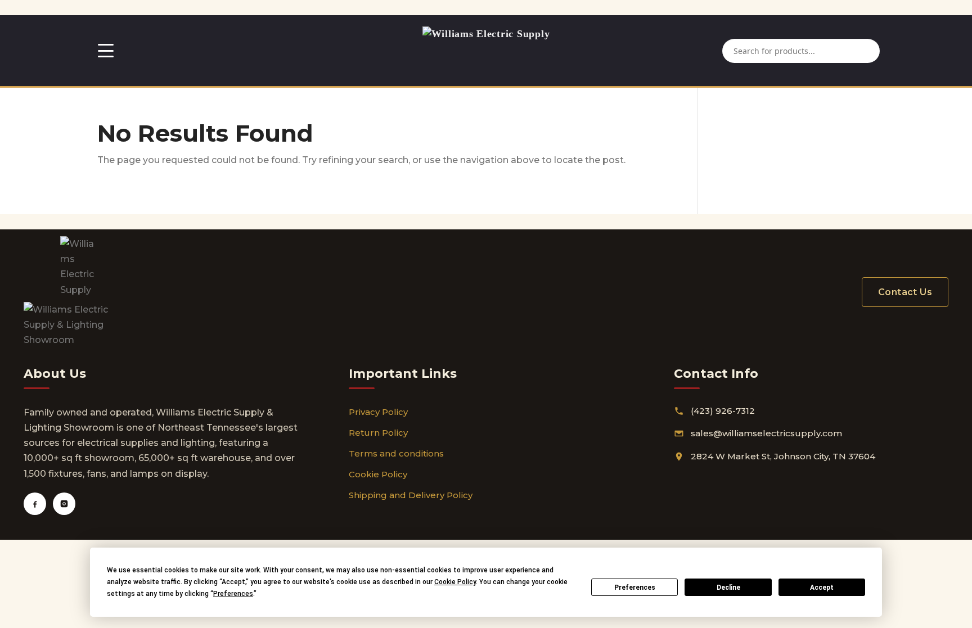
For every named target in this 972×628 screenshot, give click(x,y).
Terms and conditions (396, 453)
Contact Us (905, 292)
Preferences (634, 587)
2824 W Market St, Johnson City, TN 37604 (783, 456)
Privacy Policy (378, 411)
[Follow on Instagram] (64, 504)
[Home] (486, 50)
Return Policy (378, 432)
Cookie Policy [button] (455, 582)
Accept (822, 587)
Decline (728, 587)
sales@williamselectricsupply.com (766, 433)
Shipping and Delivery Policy (410, 495)
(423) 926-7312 (723, 410)
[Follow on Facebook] (35, 504)
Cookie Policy (378, 474)
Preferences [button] (233, 594)
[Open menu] (105, 50)
